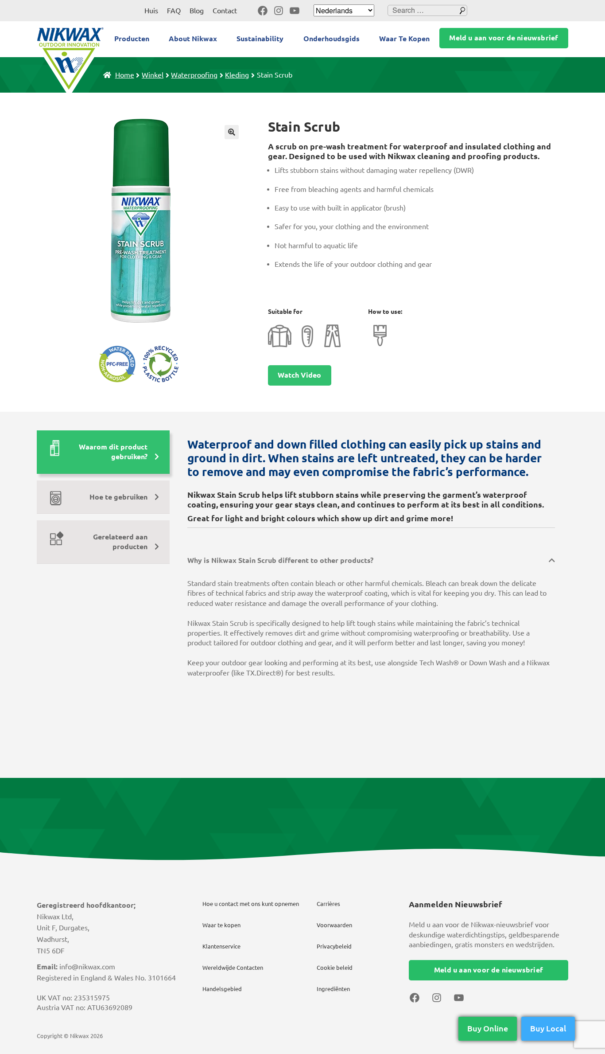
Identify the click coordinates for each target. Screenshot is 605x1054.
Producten (131, 39)
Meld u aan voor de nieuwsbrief (503, 38)
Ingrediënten (333, 989)
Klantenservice (221, 946)
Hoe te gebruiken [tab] (118, 497)
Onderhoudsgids (331, 39)
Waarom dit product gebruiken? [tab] (113, 452)
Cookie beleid (335, 967)
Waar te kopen (221, 925)
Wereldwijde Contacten (232, 967)
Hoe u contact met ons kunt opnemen (250, 904)
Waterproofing (194, 75)
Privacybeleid (334, 946)
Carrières (328, 904)
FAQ (174, 11)
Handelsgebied (222, 989)
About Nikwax (193, 39)
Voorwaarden (334, 925)
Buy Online (487, 1028)
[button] (232, 132)
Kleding (237, 75)
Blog (197, 11)
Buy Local (548, 1028)
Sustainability (260, 39)
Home (124, 75)
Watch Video (299, 375)
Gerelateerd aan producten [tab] (120, 541)
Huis (151, 11)
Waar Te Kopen (404, 39)
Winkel (152, 75)
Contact (225, 11)
